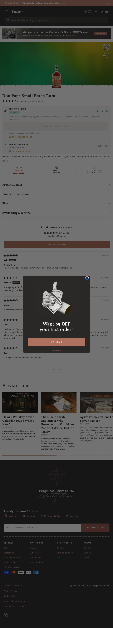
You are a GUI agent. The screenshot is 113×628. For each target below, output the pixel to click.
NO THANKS (56, 350)
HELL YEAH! (56, 342)
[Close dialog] (86, 278)
